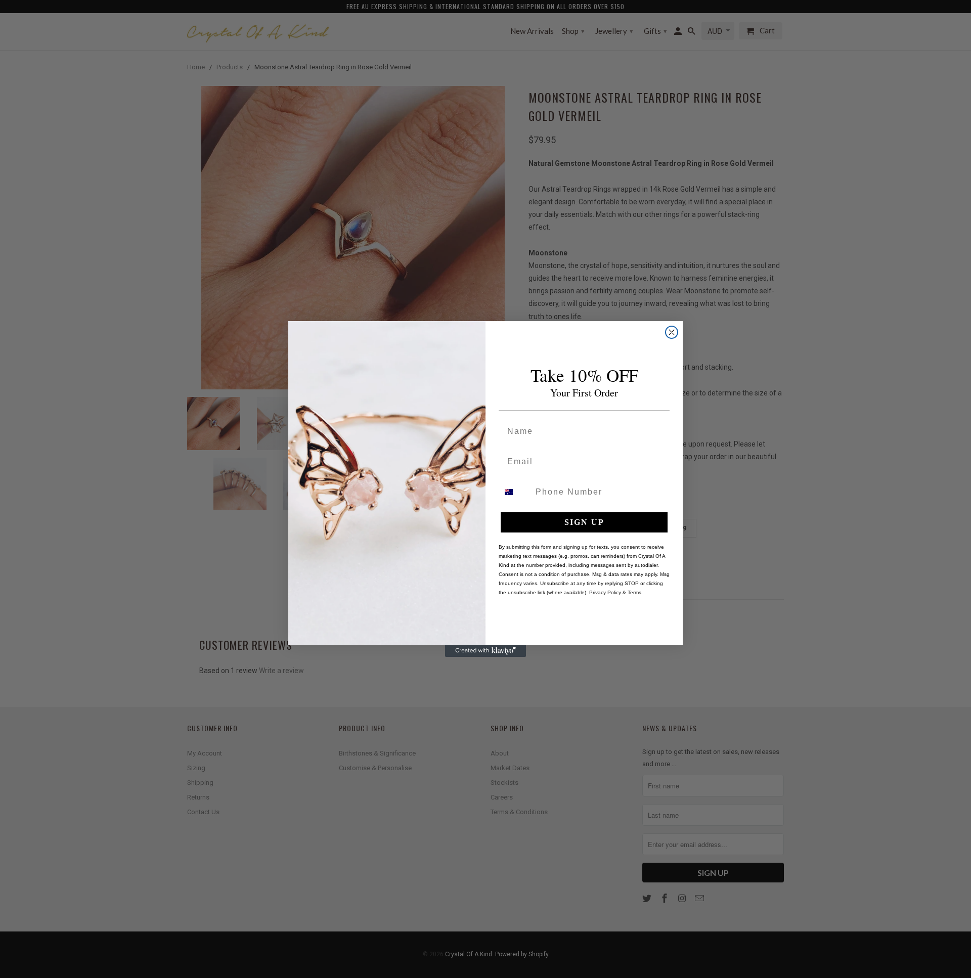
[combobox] (515, 492)
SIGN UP (584, 522)
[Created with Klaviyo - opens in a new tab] (485, 651)
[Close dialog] (672, 332)
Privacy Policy (605, 592)
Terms (634, 592)
